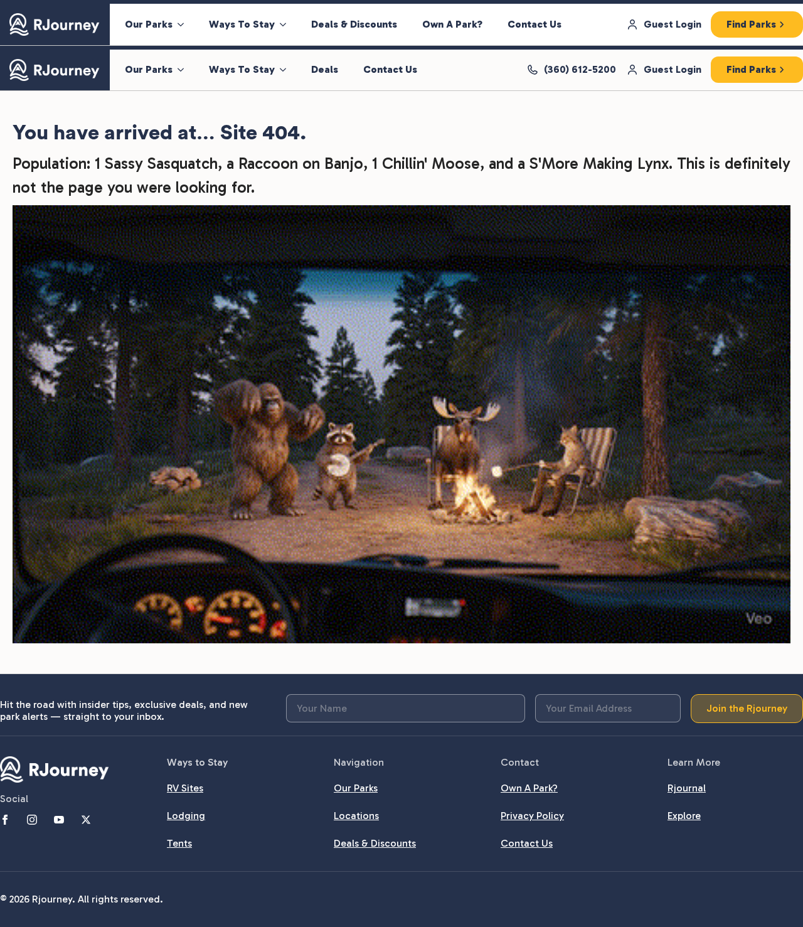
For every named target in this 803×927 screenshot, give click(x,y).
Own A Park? (452, 24)
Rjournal (686, 788)
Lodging (186, 816)
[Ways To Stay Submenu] (287, 24)
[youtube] (59, 820)
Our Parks (149, 24)
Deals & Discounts (354, 24)
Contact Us (534, 24)
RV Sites (185, 788)
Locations (356, 816)
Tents (179, 843)
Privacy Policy (532, 816)
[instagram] (32, 820)
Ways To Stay (242, 24)
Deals (324, 69)
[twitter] (86, 820)
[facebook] (5, 820)
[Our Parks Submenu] (184, 24)
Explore (684, 816)
